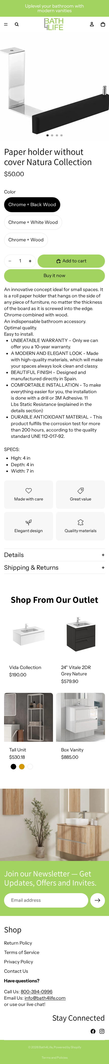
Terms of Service (21, 952)
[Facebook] (93, 1031)
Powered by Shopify (67, 1047)
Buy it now (54, 275)
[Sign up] (97, 900)
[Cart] (102, 24)
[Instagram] (102, 1031)
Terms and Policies (55, 1057)
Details (14, 554)
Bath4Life (45, 1047)
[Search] (16, 24)
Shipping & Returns (31, 567)
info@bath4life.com (45, 998)
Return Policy (18, 943)
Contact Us (16, 971)
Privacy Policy (18, 962)
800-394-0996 (36, 991)
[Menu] (6, 24)
